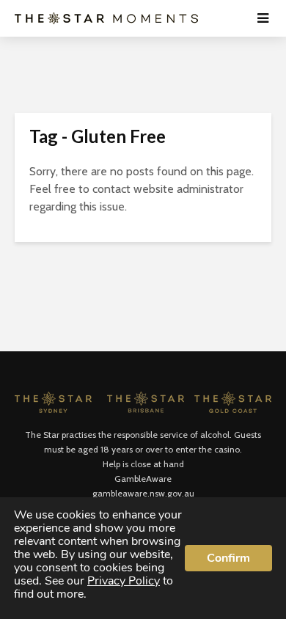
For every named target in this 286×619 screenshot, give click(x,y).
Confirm (228, 558)
